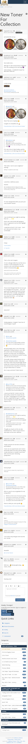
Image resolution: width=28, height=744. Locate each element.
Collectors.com (10, 742)
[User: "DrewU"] (1, 303)
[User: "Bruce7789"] (1, 330)
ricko (5, 559)
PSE (24, 741)
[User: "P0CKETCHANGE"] (1, 159)
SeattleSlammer (8, 209)
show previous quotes (11, 338)
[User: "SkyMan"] (1, 236)
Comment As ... (20, 600)
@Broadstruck (9, 140)
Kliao (5, 512)
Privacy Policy (10, 739)
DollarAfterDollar (8, 461)
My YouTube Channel (8, 552)
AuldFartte (6, 77)
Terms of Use (17, 739)
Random (13, 685)
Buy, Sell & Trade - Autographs (13, 708)
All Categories (5, 643)
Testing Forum (13, 730)
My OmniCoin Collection (9, 89)
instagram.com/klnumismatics (10, 524)
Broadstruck (7, 55)
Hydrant (6, 280)
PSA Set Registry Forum (13, 699)
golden (5, 530)
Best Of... (6, 633)
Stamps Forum (13, 714)
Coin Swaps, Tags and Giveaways (13, 671)
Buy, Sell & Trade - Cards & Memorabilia (13, 705)
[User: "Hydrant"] (1, 280)
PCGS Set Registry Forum (13, 652)
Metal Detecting (13, 665)
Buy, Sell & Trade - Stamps (13, 717)
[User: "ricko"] (1, 558)
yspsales (6, 176)
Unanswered (13, 636)
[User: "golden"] (1, 530)
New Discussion (6, 614)
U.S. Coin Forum (19, 32)
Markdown (13, 595)
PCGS (18, 741)
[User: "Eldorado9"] (1, 572)
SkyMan (6, 237)
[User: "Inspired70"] (1, 30)
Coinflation (19, 742)
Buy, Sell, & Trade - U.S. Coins (13, 674)
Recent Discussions (9, 626)
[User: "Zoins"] (1, 98)
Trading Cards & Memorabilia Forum (13, 692)
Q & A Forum (13, 655)
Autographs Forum (13, 696)
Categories (7, 623)
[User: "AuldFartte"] (1, 77)
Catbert (6, 254)
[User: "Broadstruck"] (1, 55)
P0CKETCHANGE (8, 160)
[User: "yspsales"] (1, 175)
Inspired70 (6, 31)
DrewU (5, 304)
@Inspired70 (9, 106)
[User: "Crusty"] (1, 195)
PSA (21, 741)
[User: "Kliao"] (1, 512)
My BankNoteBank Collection (10, 91)
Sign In (4, 611)
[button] (26, 13)
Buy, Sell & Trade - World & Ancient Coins (13, 678)
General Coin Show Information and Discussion (13, 723)
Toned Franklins (7, 245)
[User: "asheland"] (1, 544)
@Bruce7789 (9, 384)
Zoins (5, 98)
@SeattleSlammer (10, 413)
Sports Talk (13, 702)
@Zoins (7, 336)
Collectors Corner (12, 741)
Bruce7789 (6, 330)
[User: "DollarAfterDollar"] (1, 461)
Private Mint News (8, 126)
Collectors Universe (18, 737)
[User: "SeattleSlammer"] (1, 209)
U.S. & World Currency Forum (13, 661)
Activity (6, 629)
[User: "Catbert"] (1, 254)
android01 (6, 316)
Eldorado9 (6, 573)
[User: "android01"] (1, 316)
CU (15, 742)
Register (10, 611)
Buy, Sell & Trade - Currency (13, 682)
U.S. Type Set (6, 248)
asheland (6, 544)
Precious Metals (13, 668)
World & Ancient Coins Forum (13, 658)
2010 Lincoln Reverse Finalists (19, 126)
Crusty (5, 195)
